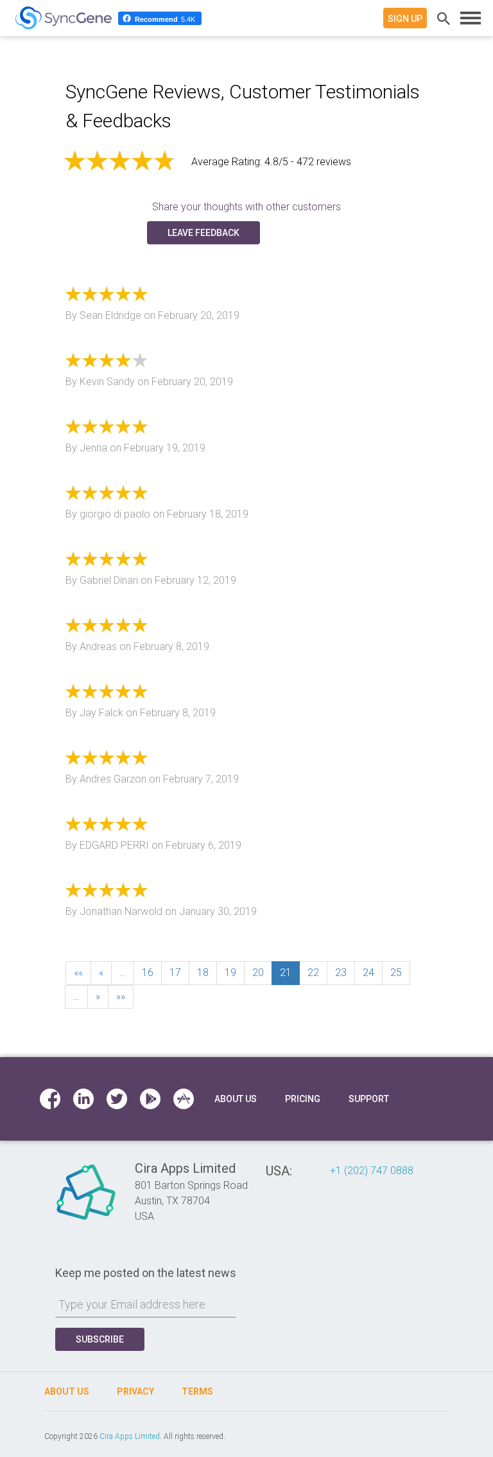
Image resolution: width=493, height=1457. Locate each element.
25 (396, 972)
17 (175, 972)
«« (78, 972)
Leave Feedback (203, 233)
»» (120, 996)
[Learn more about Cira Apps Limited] (86, 1219)
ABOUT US (66, 1391)
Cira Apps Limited (129, 1436)
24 (368, 972)
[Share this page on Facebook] (50, 1098)
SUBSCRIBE (100, 1339)
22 (313, 972)
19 (230, 972)
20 (258, 972)
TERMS (197, 1391)
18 (203, 972)
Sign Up (405, 19)
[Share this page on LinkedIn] (83, 1098)
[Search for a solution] (441, 18)
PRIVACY (135, 1391)
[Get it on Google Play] (151, 1098)
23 (341, 972)
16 (147, 972)
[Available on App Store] (183, 1098)
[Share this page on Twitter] (116, 1098)
